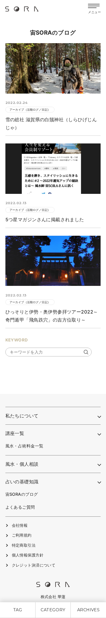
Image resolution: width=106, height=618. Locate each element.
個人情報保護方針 (27, 555)
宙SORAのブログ (21, 494)
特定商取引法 (24, 545)
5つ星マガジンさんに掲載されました (44, 219)
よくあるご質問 (20, 507)
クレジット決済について (34, 565)
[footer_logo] (53, 585)
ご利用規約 (22, 535)
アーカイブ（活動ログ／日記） (30, 109)
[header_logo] (22, 11)
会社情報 (20, 525)
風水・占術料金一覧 (24, 445)
